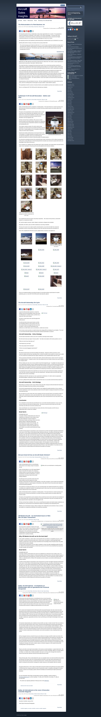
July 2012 (69, 115)
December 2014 (71, 84)
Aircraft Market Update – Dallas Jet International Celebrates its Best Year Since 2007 (74, 51)
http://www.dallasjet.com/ (24, 677)
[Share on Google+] (24, 31)
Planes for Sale (41, 26)
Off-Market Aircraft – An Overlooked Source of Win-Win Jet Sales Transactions (34, 516)
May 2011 (69, 133)
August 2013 (70, 99)
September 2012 (71, 112)
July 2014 (69, 88)
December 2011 (71, 124)
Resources (30, 20)
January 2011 (70, 139)
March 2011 (70, 136)
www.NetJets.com (60, 51)
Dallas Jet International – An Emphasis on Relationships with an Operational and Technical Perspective (33, 587)
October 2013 (70, 96)
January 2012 (70, 122)
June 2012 (70, 116)
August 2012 (70, 113)
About (24, 20)
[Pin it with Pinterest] (28, 31)
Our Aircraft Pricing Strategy (73, 46)
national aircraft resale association (27, 685)
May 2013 (69, 103)
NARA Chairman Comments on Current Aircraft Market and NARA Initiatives (74, 66)
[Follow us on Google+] (73, 29)
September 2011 (71, 127)
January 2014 (70, 93)
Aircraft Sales (31, 26)
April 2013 (70, 105)
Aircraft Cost (29, 99)
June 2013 (70, 102)
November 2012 (71, 109)
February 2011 (70, 137)
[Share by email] (33, 31)
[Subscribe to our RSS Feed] (77, 29)
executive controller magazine (40, 708)
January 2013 (70, 106)
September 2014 (71, 85)
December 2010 (71, 140)
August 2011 (70, 128)
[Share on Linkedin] (31, 31)
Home (20, 20)
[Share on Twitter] (22, 31)
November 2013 (71, 94)
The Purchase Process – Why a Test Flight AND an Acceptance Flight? (75, 61)
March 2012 (70, 119)
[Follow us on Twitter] (70, 29)
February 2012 (70, 121)
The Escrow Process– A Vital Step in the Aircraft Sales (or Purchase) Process (75, 58)
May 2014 (69, 90)
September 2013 (71, 97)
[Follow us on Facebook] (68, 29)
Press (35, 20)
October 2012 (70, 110)
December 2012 (71, 108)
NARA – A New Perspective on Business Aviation (74, 70)
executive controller (31, 708)
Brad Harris (36, 26)
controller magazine (24, 708)
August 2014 (70, 87)
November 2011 (71, 125)
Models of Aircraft (37, 693)
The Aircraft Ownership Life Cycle (29, 302)
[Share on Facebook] (20, 31)
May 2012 (69, 118)
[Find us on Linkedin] (75, 29)
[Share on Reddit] (26, 31)
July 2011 (69, 130)
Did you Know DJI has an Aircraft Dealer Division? (34, 455)
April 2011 (70, 134)
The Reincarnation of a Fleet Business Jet (31, 24)
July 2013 (69, 100)
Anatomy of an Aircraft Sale (45, 20)
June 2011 (70, 131)
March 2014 (70, 91)
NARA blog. (46, 680)
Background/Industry (39, 457)
